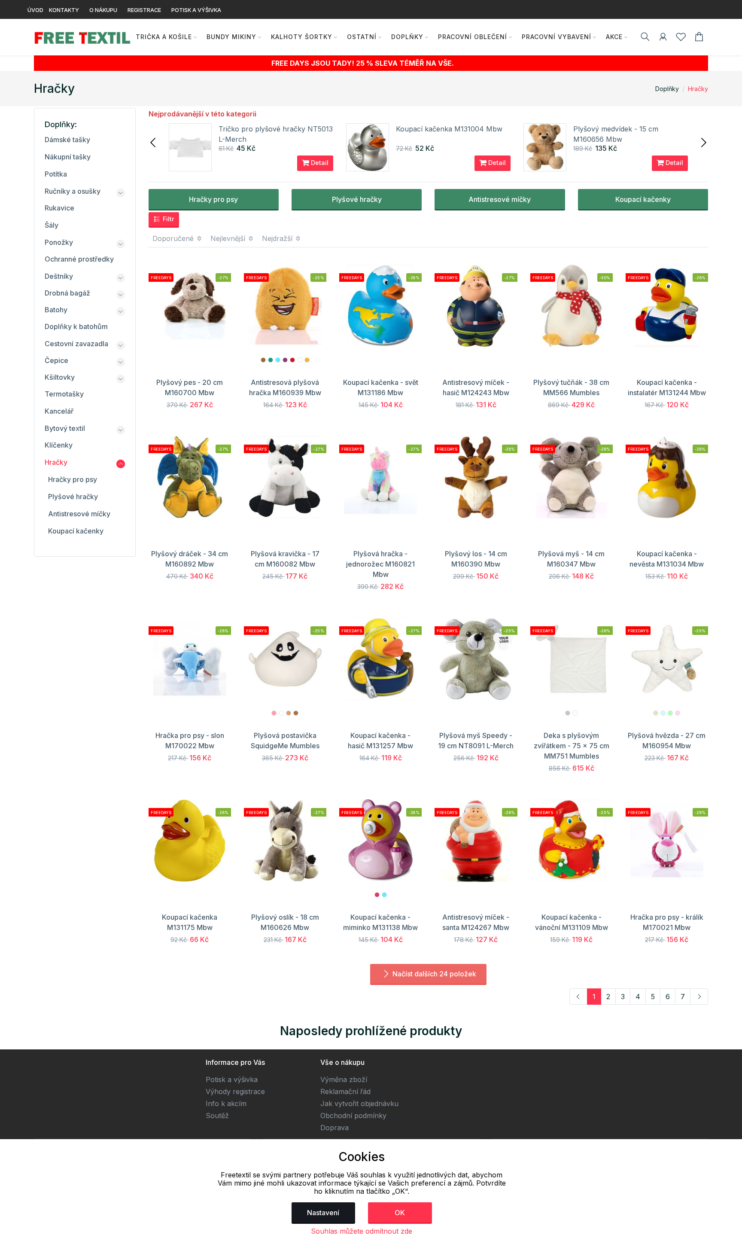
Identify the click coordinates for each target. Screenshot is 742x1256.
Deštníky (59, 276)
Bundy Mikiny (231, 36)
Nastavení (323, 1212)
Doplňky (407, 36)
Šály (51, 225)
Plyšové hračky (357, 199)
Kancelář (59, 411)
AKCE (614, 36)
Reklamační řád (345, 1091)
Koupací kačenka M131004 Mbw (449, 129)
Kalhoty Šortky (301, 36)
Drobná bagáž (67, 293)
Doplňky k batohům (76, 326)
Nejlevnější (228, 238)
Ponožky (59, 242)
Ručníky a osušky (72, 191)
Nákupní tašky (68, 156)
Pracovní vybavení (556, 36)
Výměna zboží (343, 1079)
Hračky (698, 88)
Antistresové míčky (499, 199)
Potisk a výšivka (232, 1079)
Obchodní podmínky (353, 1115)
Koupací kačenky (643, 199)
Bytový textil (65, 428)
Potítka (56, 174)
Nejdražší (278, 238)
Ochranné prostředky (79, 259)
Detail (318, 162)
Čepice (56, 360)
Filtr (167, 219)
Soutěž (217, 1115)
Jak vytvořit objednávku (359, 1103)
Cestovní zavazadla (76, 343)
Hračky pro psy (213, 199)
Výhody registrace (235, 1091)
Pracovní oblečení (472, 36)
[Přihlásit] (663, 38)
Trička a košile (164, 36)
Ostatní (362, 36)
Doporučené (174, 238)
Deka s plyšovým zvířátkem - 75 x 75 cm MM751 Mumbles (571, 745)
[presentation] (154, 142)
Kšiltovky (60, 377)
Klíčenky (59, 445)
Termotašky (64, 394)
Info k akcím (226, 1103)
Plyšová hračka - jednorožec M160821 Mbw (380, 564)
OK (400, 1212)
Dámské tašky (67, 139)
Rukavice (59, 208)
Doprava (334, 1127)
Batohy (56, 309)
